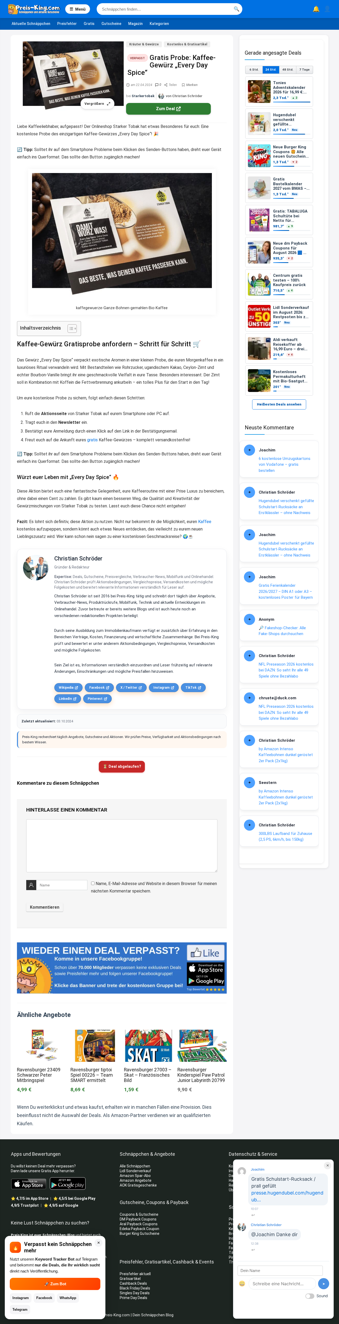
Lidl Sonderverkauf (135, 1171)
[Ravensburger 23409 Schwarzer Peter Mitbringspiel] (41, 1033)
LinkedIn (65, 699)
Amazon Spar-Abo (135, 1176)
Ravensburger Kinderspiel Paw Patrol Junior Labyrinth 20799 (201, 1075)
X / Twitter (129, 687)
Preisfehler (67, 23)
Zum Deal (165, 108)
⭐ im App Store (29, 1198)
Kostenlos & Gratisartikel (187, 44)
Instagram (161, 687)
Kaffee (204, 521)
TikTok (191, 687)
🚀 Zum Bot (55, 1284)
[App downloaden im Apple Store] (29, 1183)
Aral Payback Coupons (139, 1224)
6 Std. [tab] (253, 69)
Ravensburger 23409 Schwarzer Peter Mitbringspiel (38, 1075)
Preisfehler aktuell (135, 1274)
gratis (92, 439)
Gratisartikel (130, 1278)
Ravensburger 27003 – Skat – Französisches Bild (148, 1075)
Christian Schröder (78, 558)
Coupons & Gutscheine (139, 1214)
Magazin (135, 23)
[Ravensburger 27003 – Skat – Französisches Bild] (148, 1033)
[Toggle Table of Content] (69, 328)
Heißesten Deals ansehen (279, 404)
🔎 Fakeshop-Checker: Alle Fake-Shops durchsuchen (282, 631)
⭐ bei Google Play (74, 1198)
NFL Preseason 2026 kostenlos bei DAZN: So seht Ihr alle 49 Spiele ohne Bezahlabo (286, 670)
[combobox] (169, 9)
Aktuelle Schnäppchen (31, 23)
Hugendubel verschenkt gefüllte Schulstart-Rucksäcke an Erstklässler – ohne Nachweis (286, 506)
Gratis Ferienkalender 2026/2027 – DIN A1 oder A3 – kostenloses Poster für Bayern (286, 591)
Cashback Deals (133, 1283)
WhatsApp (68, 1298)
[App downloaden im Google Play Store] (68, 1183)
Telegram (20, 1310)
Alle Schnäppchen (135, 1166)
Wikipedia (66, 687)
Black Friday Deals (135, 1288)
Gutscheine (111, 23)
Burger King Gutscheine (139, 1233)
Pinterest (95, 699)
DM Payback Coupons (138, 1219)
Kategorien (159, 23)
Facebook (97, 687)
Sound (322, 1295)
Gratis (89, 23)
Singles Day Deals (135, 1293)
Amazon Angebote (135, 1180)
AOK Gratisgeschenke (138, 1185)
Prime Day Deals (133, 1298)
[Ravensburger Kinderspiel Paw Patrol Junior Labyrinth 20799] (202, 1033)
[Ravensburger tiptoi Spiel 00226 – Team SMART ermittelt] (95, 1033)
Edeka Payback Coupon (139, 1229)
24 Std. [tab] (270, 69)
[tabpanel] (279, 236)
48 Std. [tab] (287, 69)
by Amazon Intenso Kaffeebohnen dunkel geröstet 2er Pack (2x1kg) (286, 755)
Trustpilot (25, 1205)
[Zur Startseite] (36, 9)
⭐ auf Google (61, 1205)
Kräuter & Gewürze (144, 44)
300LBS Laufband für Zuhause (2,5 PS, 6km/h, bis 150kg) (285, 836)
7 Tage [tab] (304, 69)
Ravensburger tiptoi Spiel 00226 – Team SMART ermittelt (91, 1075)
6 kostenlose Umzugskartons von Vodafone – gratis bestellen (284, 464)
